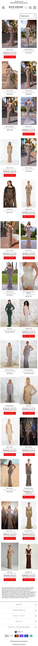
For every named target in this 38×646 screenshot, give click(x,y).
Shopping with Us (19, 610)
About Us (19, 621)
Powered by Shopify (19, 644)
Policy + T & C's (19, 615)
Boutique (19, 604)
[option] (19, 2)
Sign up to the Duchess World (19, 627)
